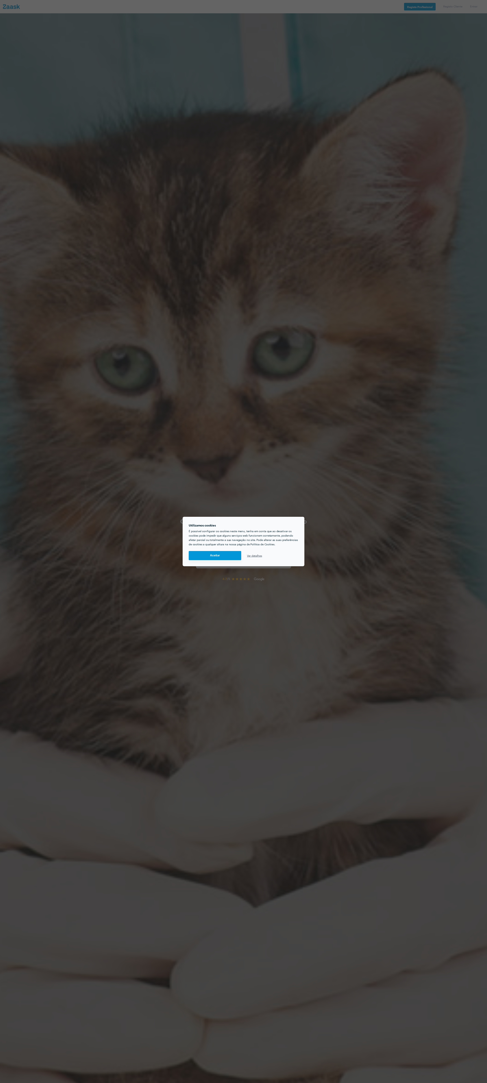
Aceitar (215, 555)
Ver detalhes (254, 555)
